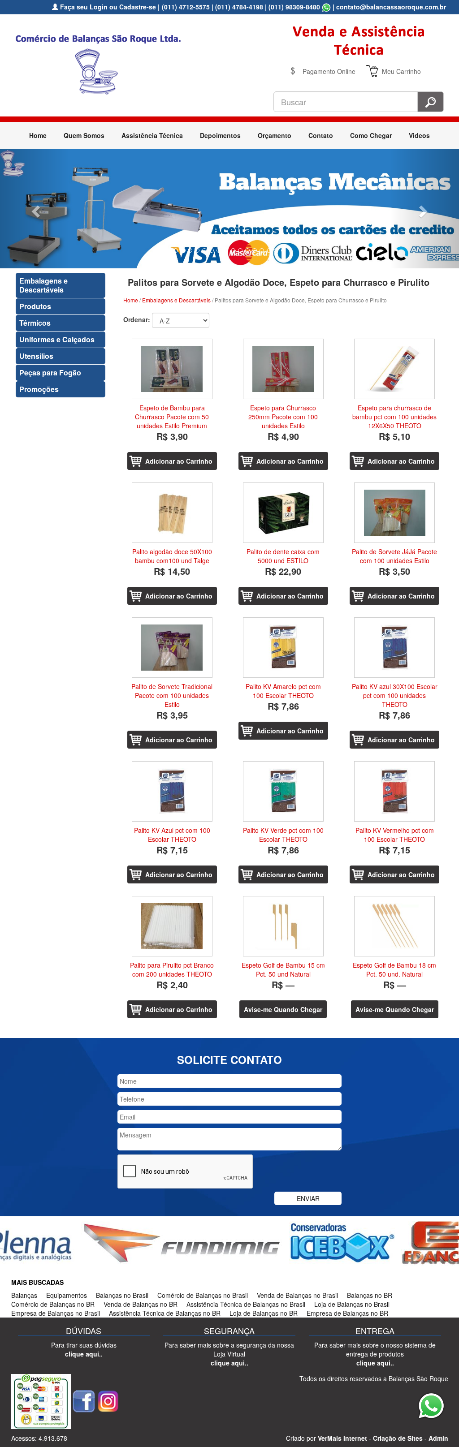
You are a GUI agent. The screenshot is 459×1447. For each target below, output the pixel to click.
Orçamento (274, 135)
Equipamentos (66, 1295)
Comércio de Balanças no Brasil (202, 1295)
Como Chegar (371, 135)
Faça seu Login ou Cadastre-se (107, 6)
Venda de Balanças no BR (141, 1304)
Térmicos (35, 323)
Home (38, 135)
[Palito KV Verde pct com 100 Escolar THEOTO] (283, 791)
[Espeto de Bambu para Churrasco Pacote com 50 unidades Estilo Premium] (172, 369)
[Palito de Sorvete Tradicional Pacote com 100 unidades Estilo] (172, 647)
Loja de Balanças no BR (264, 1313)
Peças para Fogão (50, 372)
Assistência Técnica (152, 135)
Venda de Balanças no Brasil (297, 1295)
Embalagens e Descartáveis (43, 285)
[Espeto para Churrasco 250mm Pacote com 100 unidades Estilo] (283, 369)
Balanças (24, 1295)
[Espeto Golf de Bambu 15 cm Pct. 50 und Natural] (283, 926)
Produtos (35, 306)
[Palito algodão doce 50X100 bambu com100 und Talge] (172, 512)
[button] (34, 208)
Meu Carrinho (401, 71)
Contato (320, 135)
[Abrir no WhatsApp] (326, 6)
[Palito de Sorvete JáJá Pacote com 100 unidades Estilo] (394, 512)
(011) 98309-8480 (294, 6)
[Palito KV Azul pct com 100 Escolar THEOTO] (172, 791)
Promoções (39, 389)
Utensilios (36, 356)
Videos (419, 135)
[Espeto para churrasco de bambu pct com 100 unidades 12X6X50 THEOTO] (394, 369)
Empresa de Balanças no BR (347, 1313)
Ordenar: (136, 319)
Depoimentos (220, 135)
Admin (438, 1438)
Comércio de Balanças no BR (53, 1304)
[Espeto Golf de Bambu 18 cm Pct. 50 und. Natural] (394, 926)
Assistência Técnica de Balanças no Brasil (245, 1304)
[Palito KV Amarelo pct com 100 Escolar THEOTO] (283, 647)
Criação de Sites (398, 1438)
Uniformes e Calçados (57, 339)
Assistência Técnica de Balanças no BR (165, 1313)
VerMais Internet (342, 1438)
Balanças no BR (369, 1295)
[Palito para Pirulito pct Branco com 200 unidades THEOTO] (172, 926)
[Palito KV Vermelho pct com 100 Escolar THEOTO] (394, 791)
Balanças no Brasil (122, 1295)
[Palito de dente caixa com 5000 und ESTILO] (283, 512)
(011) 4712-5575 (186, 6)
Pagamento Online (329, 71)
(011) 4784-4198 (239, 6)
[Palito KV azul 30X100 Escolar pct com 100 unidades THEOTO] (394, 647)
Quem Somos (84, 135)
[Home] (101, 63)
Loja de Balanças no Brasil (352, 1304)
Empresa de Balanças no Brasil (55, 1313)
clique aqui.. (84, 1353)
